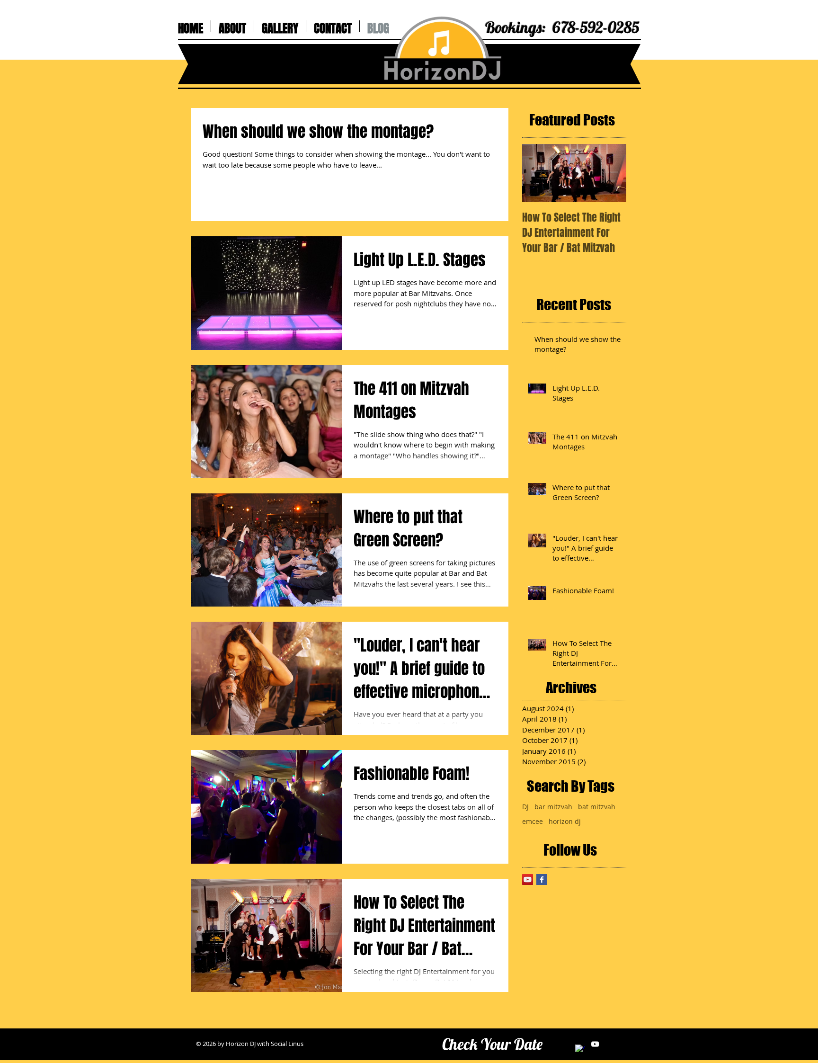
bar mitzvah (553, 806)
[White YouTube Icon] (595, 1044)
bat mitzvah (596, 806)
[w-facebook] (580, 1049)
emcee (532, 821)
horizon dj (565, 821)
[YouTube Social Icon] (527, 879)
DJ (525, 806)
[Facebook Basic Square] (541, 879)
